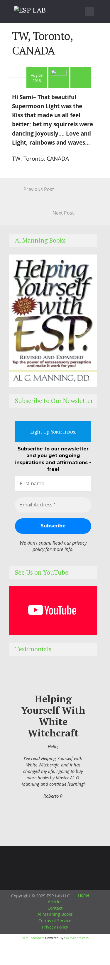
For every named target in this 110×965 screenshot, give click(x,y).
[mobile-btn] (89, 11)
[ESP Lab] (30, 9)
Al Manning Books (55, 914)
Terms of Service (55, 920)
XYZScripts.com (77, 938)
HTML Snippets (32, 938)
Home (83, 895)
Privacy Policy (55, 927)
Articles (55, 901)
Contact (55, 908)
